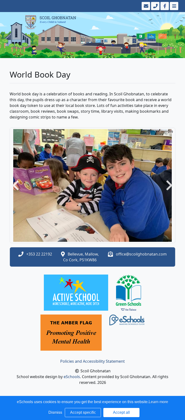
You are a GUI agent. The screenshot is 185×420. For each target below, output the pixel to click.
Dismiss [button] (55, 412)
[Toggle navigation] (173, 6)
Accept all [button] (121, 412)
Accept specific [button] (83, 412)
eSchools (72, 376)
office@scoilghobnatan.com (141, 254)
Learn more (158, 402)
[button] (16, 185)
